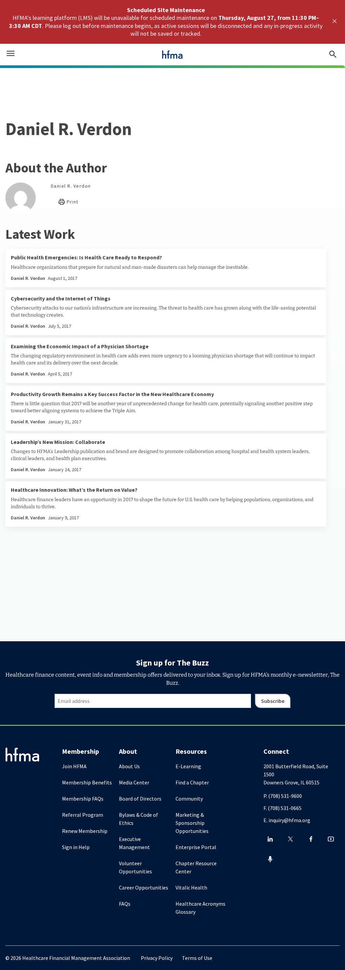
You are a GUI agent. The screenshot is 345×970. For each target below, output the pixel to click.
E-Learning (188, 766)
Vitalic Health (191, 887)
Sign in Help (76, 847)
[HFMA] (172, 54)
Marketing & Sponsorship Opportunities (192, 822)
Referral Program (82, 814)
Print (71, 202)
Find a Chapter (192, 782)
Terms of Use (197, 958)
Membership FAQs (82, 798)
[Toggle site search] (333, 54)
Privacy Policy (156, 958)
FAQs (124, 903)
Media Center (134, 782)
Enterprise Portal (196, 847)
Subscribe (272, 701)
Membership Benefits (87, 782)
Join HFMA (74, 766)
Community (189, 798)
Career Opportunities (143, 887)
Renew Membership (84, 831)
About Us (129, 766)
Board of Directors (140, 798)
